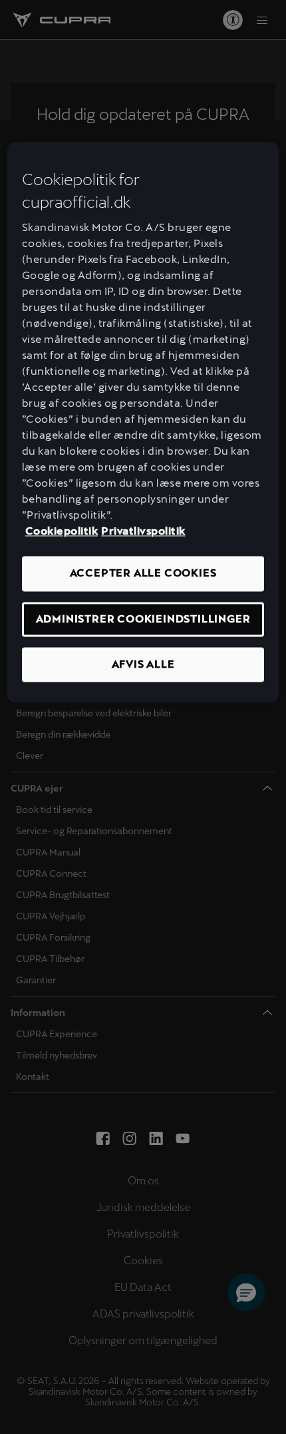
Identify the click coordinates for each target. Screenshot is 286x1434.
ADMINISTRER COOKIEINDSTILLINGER (143, 618)
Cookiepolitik (61, 531)
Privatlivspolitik (143, 531)
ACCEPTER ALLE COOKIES (143, 573)
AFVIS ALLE (143, 664)
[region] (143, 422)
